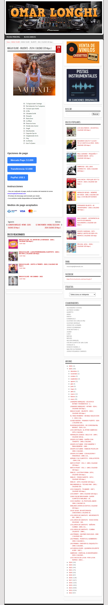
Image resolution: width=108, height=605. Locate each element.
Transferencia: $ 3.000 (22, 169)
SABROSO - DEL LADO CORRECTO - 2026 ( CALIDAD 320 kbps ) (87, 169)
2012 (70, 593)
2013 (70, 590)
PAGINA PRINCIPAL (13, 37)
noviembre (74, 374)
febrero (73, 396)
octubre (73, 376)
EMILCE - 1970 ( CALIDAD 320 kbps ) (82, 482)
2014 (70, 588)
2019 (70, 575)
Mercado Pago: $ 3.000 (22, 160)
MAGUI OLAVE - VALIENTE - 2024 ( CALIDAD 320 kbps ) (29, 48)
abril (72, 391)
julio (72, 384)
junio (72, 386)
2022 (70, 567)
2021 (70, 570)
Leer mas (22, 243)
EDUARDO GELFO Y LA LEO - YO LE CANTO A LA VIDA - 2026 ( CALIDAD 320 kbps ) (88, 143)
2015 (70, 585)
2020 (70, 572)
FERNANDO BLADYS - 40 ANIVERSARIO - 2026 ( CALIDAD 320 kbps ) (88, 208)
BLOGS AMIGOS (30, 37)
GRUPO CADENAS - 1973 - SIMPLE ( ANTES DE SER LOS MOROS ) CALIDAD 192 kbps (87, 233)
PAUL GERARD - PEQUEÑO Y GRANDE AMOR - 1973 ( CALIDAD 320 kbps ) (87, 156)
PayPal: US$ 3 (18, 177)
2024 (70, 562)
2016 (70, 582)
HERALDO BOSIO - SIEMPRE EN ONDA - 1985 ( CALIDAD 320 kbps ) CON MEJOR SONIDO (88, 195)
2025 (70, 369)
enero (72, 399)
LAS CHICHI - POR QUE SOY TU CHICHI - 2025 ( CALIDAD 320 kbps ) (88, 182)
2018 (70, 577)
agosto (73, 381)
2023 (70, 565)
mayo (72, 389)
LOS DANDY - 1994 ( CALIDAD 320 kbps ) (84, 494)
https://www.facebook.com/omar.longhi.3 (79, 279)
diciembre (74, 371)
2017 (70, 580)
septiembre (74, 379)
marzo (73, 394)
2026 (70, 366)
